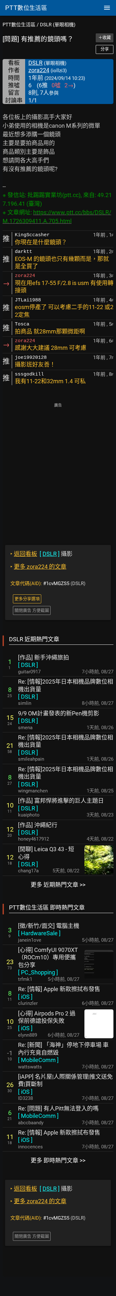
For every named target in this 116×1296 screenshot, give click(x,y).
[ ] (28, 664)
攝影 (41, 553)
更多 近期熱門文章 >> (58, 884)
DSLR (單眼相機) (57, 25)
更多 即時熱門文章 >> (58, 1160)
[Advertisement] (58, 469)
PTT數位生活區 (19, 25)
